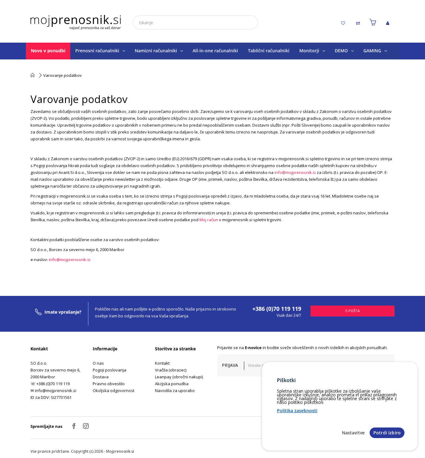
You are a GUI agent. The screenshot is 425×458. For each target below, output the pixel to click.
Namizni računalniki (156, 51)
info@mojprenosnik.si (295, 172)
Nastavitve (353, 433)
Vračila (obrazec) (170, 370)
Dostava (101, 377)
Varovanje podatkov (62, 75)
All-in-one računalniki (215, 51)
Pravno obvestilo (109, 383)
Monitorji (309, 51)
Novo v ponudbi (48, 51)
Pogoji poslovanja (109, 370)
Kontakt (162, 363)
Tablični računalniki (268, 51)
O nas (98, 363)
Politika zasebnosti (297, 411)
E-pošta (352, 310)
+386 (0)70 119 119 (276, 308)
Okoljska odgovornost (113, 390)
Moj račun (208, 219)
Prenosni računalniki (97, 51)
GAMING (372, 51)
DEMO (341, 51)
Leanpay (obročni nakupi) (179, 377)
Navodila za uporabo (175, 390)
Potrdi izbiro (387, 433)
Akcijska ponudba (172, 383)
